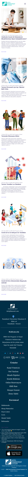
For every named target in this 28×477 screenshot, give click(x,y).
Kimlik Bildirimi (13, 379)
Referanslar (5, 421)
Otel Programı (11, 337)
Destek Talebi (6, 418)
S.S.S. (3, 415)
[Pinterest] (12, 353)
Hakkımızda (5, 405)
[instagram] (10, 353)
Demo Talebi (13, 394)
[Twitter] (5, 353)
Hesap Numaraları (7, 408)
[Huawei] (14, 447)
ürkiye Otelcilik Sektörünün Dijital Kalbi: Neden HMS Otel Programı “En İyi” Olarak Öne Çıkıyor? (13, 433)
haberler (21, 85)
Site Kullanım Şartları (19, 475)
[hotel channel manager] (23, 353)
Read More (3, 51)
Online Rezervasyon (13, 383)
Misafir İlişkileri (13, 375)
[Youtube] (20, 353)
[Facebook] (7, 353)
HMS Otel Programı (14, 35)
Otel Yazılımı (13, 371)
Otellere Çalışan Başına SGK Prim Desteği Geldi (12, 436)
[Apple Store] (14, 453)
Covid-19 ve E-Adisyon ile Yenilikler (13, 232)
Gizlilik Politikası (8, 475)
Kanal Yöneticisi (13, 368)
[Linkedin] (15, 353)
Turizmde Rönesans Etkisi (10, 136)
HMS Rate (13, 386)
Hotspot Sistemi (13, 390)
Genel (20, 35)
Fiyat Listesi (5, 412)
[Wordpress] (17, 353)
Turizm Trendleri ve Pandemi (11, 184)
